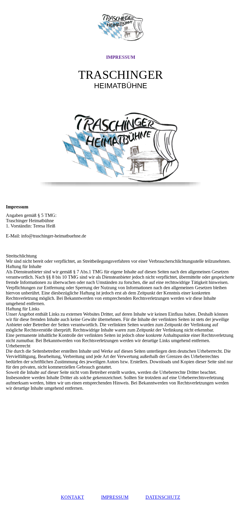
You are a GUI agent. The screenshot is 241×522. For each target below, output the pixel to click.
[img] (120, 27)
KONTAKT (72, 497)
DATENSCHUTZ (162, 497)
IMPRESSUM (120, 57)
